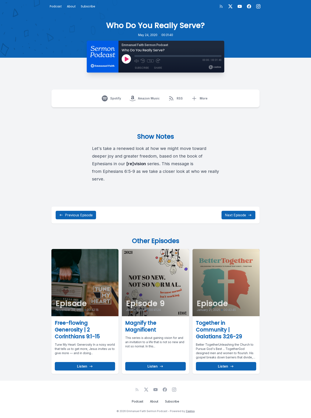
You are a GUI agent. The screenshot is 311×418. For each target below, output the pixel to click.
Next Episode (235, 215)
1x (150, 60)
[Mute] (136, 61)
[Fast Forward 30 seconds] (158, 61)
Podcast (56, 6)
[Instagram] (258, 6)
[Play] (126, 59)
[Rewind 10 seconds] (143, 61)
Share (158, 68)
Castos (190, 411)
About (71, 6)
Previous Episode (79, 215)
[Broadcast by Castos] (215, 67)
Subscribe (88, 6)
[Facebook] (249, 6)
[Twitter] (230, 6)
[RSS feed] (221, 6)
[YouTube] (240, 6)
